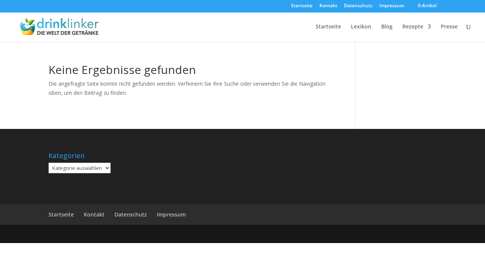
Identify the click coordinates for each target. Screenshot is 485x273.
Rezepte (412, 27)
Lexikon (361, 27)
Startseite (302, 6)
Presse (449, 27)
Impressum (391, 6)
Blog (387, 27)
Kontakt (328, 6)
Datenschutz (358, 6)
